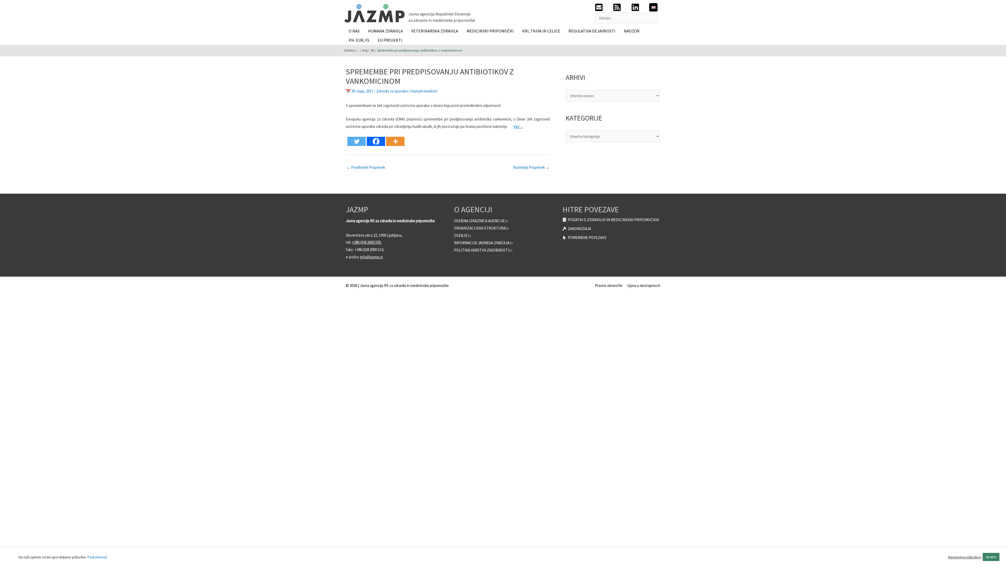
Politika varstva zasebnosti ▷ (483, 250)
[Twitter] (356, 141)
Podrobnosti (97, 557)
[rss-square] (622, 7)
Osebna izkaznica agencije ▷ (481, 220)
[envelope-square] (604, 7)
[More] (395, 141)
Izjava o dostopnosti (643, 285)
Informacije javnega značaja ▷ (483, 242)
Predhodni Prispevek (365, 167)
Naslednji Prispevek (531, 167)
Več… (518, 126)
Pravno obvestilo (608, 285)
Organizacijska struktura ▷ (481, 228)
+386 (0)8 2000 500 (366, 242)
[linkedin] (640, 7)
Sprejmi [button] (991, 557)
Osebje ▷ (462, 235)
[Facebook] (376, 141)
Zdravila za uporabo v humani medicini (406, 91)
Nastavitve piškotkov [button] (964, 557)
